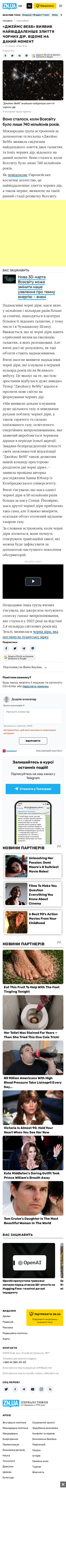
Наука (6, 1455)
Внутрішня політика (14, 1422)
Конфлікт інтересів (43, 1433)
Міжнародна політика (15, 1428)
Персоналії (38, 1444)
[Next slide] (60, 15)
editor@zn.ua (51, 1373)
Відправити (33, 741)
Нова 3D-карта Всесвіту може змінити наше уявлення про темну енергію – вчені (36, 287)
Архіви (7, 1316)
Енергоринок (10, 1439)
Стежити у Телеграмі (35, 789)
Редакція (8, 1321)
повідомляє (18, 174)
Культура (8, 1477)
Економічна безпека (44, 1439)
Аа (29, 6)
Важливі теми (11, 15)
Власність (38, 1472)
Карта (6, 1338)
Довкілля (8, 1466)
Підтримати (47, 6)
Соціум (36, 1450)
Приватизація (11, 1444)
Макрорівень (10, 1433)
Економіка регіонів (14, 1450)
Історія (36, 1455)
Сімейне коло (40, 1461)
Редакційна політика (15, 1333)
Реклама (8, 1327)
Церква (7, 1472)
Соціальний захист (43, 1422)
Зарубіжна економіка (45, 1428)
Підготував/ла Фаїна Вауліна (22, 667)
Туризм (36, 1466)
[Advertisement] (33, 233)
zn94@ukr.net (44, 1367)
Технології (9, 1461)
